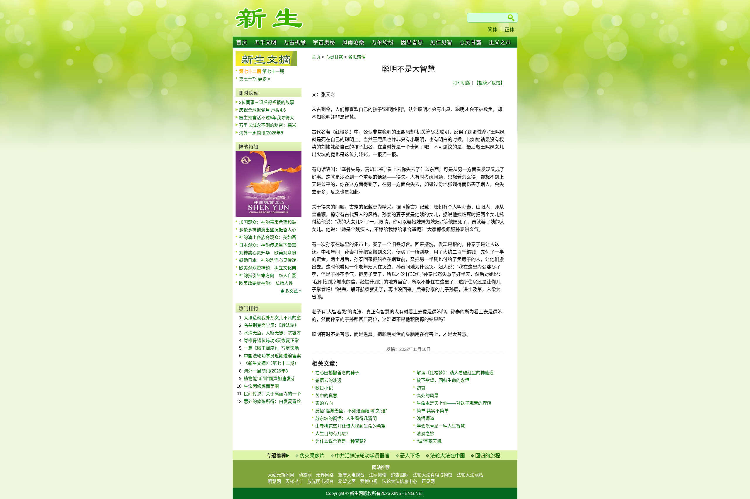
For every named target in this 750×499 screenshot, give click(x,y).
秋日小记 (324, 387)
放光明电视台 (320, 481)
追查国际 (399, 474)
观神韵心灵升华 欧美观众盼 (267, 252)
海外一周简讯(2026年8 (261, 132)
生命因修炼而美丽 (261, 386)
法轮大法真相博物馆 (432, 474)
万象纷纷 (382, 42)
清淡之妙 (425, 433)
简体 (492, 30)
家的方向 (324, 403)
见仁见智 (441, 42)
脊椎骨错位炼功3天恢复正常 (271, 340)
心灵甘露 (470, 42)
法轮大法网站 (470, 474)
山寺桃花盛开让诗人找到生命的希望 (350, 425)
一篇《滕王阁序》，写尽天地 (271, 348)
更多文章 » (290, 290)
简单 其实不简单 (433, 410)
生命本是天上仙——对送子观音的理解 (454, 403)
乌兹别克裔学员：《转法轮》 (271, 325)
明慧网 (274, 481)
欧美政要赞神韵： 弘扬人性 (266, 283)
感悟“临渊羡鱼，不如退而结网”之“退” (351, 410)
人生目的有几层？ (332, 433)
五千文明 (265, 42)
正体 (509, 30)
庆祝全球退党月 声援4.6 (262, 109)
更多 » (264, 78)
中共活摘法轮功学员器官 (362, 456)
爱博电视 (369, 481)
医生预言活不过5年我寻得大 (266, 117)
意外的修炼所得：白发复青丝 (272, 401)
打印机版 (462, 82)
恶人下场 (410, 456)
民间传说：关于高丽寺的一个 (272, 393)
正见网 (428, 481)
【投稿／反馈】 (489, 82)
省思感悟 (357, 56)
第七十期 (248, 78)
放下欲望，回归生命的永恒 (443, 380)
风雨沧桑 (353, 42)
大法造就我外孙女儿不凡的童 (272, 317)
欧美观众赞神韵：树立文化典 (267, 267)
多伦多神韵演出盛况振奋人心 (267, 229)
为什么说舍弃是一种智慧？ (341, 441)
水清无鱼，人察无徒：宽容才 (272, 332)
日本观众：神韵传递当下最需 (267, 244)
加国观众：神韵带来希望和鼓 (267, 222)
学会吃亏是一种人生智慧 (441, 425)
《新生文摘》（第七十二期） (271, 363)
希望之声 (347, 481)
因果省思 (412, 42)
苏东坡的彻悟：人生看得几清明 (346, 418)
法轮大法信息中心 (399, 481)
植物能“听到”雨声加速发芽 (269, 378)
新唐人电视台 (351, 474)
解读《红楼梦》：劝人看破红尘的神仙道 (455, 372)
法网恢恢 (377, 474)
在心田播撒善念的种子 (337, 372)
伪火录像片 (312, 456)
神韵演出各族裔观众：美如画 (267, 237)
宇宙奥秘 (324, 42)
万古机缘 (295, 42)
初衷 (421, 387)
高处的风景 (428, 395)
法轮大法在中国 (447, 456)
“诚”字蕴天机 (429, 441)
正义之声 (500, 42)
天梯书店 (294, 481)
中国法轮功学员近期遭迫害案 (272, 355)
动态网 (305, 474)
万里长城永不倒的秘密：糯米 (267, 125)
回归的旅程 (487, 456)
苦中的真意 (326, 395)
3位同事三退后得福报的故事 (266, 102)
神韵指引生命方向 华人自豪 (267, 275)
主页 (316, 56)
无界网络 (325, 474)
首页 (241, 42)
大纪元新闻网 (281, 474)
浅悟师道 (425, 418)
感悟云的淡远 (328, 380)
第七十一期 (273, 71)
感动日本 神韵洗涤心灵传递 (267, 260)
